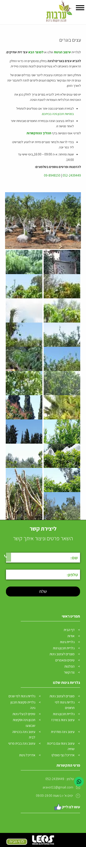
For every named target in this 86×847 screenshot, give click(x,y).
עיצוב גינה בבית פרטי (21, 743)
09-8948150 (52, 175)
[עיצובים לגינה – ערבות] (58, 12)
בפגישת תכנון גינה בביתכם (58, 113)
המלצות (69, 666)
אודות (71, 636)
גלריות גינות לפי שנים (22, 696)
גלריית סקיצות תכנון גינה (23, 705)
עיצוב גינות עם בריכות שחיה (61, 746)
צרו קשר (69, 672)
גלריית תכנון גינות (64, 648)
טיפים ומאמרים (65, 660)
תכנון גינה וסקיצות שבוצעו (24, 723)
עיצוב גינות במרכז (63, 720)
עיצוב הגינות (62, 52)
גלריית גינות (67, 642)
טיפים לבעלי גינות (24, 714)
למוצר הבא (35, 52)
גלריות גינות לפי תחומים (65, 705)
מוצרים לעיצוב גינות (62, 654)
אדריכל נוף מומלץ (63, 755)
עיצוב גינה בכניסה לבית (23, 734)
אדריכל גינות (27, 755)
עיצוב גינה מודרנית (63, 731)
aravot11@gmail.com (58, 787)
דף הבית (69, 629)
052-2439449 (72, 175)
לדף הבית (16, 842)
